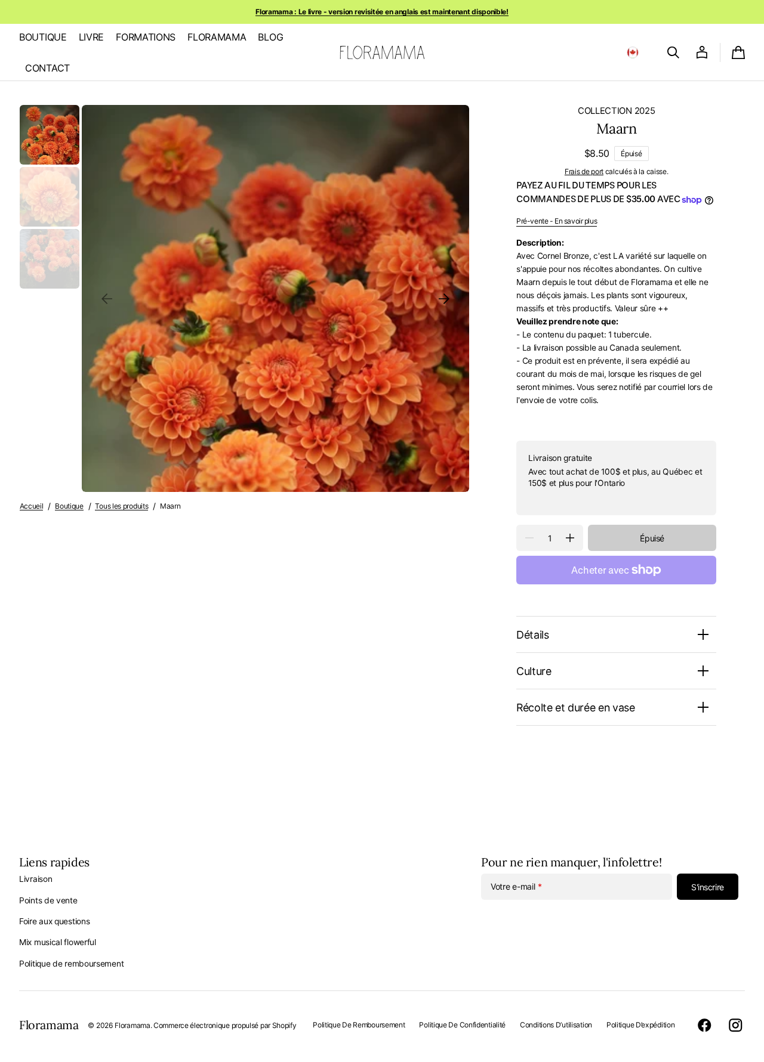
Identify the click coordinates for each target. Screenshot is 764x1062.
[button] (633, 52)
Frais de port (584, 171)
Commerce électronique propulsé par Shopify (224, 1025)
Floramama (132, 1025)
